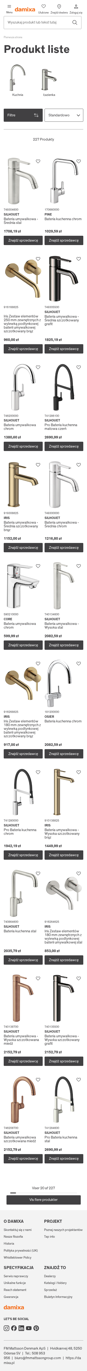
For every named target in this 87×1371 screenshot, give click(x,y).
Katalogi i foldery (55, 1283)
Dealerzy (50, 1276)
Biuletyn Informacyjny (58, 1297)
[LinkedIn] (21, 1328)
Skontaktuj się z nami (18, 1230)
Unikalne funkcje (15, 1283)
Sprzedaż (50, 1290)
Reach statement (15, 1290)
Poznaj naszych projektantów (63, 1230)
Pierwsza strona (13, 37)
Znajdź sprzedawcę (23, 240)
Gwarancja (11, 1297)
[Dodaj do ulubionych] (38, 161)
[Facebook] (14, 1328)
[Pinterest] (36, 1328)
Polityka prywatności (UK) (21, 1250)
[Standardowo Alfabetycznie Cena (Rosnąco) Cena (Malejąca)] (64, 115)
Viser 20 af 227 (43, 1188)
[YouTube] (29, 1328)
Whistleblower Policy (17, 1257)
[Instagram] (6, 1328)
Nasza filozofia (13, 1236)
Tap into (49, 1236)
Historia (9, 1243)
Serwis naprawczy (16, 1276)
